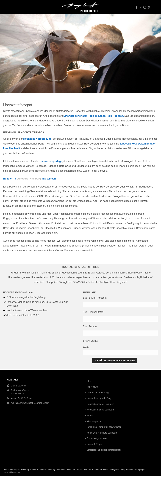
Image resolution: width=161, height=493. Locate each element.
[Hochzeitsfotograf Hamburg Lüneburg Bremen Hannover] (80, 7)
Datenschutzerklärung (98, 392)
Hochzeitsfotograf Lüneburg (100, 409)
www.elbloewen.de (12, 472)
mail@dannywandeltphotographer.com (30, 402)
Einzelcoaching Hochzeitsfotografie (104, 449)
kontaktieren (133, 218)
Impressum (92, 386)
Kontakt (90, 415)
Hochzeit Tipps (94, 444)
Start (89, 381)
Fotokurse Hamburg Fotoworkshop (104, 426)
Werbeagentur (94, 421)
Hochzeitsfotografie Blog (99, 398)
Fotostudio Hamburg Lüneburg (102, 432)
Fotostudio (96, 223)
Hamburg (35, 178)
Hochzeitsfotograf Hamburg (100, 403)
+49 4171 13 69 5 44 (21, 398)
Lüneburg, (23, 178)
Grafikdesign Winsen (97, 438)
